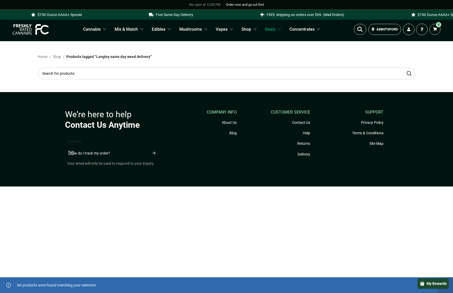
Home (43, 57)
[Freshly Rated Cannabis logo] (31, 29)
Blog (233, 133)
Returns (303, 143)
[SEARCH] (409, 73)
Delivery (304, 154)
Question (74, 141)
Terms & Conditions (368, 133)
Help (306, 133)
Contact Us (301, 122)
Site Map (376, 143)
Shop (57, 57)
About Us (229, 122)
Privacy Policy (372, 122)
